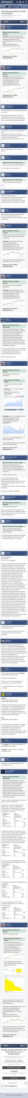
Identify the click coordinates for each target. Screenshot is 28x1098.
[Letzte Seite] (26, 22)
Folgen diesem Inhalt (12, 1083)
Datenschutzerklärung (17, 1095)
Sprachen (8, 1095)
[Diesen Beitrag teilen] (25, 28)
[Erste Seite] (2, 22)
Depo (15, 538)
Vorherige (6, 21)
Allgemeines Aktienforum (8, 16)
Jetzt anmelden (14, 1078)
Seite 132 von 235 (14, 21)
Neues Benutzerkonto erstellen (14, 1067)
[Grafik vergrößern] (14, 430)
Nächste (22, 21)
